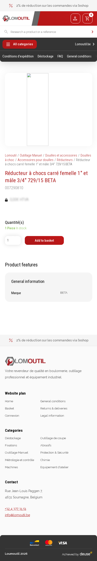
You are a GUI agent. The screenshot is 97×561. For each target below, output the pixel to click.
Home (9, 401)
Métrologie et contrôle (19, 460)
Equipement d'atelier (54, 467)
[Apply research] (92, 31)
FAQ (60, 56)
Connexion (12, 415)
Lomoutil (10, 155)
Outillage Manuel (31, 155)
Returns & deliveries (53, 408)
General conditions (79, 56)
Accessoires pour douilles (35, 160)
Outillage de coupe (53, 438)
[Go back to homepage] (16, 19)
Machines (11, 467)
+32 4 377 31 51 (15, 509)
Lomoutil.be (83, 44)
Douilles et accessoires (61, 155)
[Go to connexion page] (75, 18)
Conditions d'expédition (18, 56)
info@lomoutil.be (17, 515)
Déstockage (45, 56)
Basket (9, 408)
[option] (48, 5)
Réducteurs (65, 160)
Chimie (45, 460)
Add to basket (44, 240)
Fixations (11, 445)
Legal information (52, 415)
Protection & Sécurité (54, 452)
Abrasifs (45, 445)
